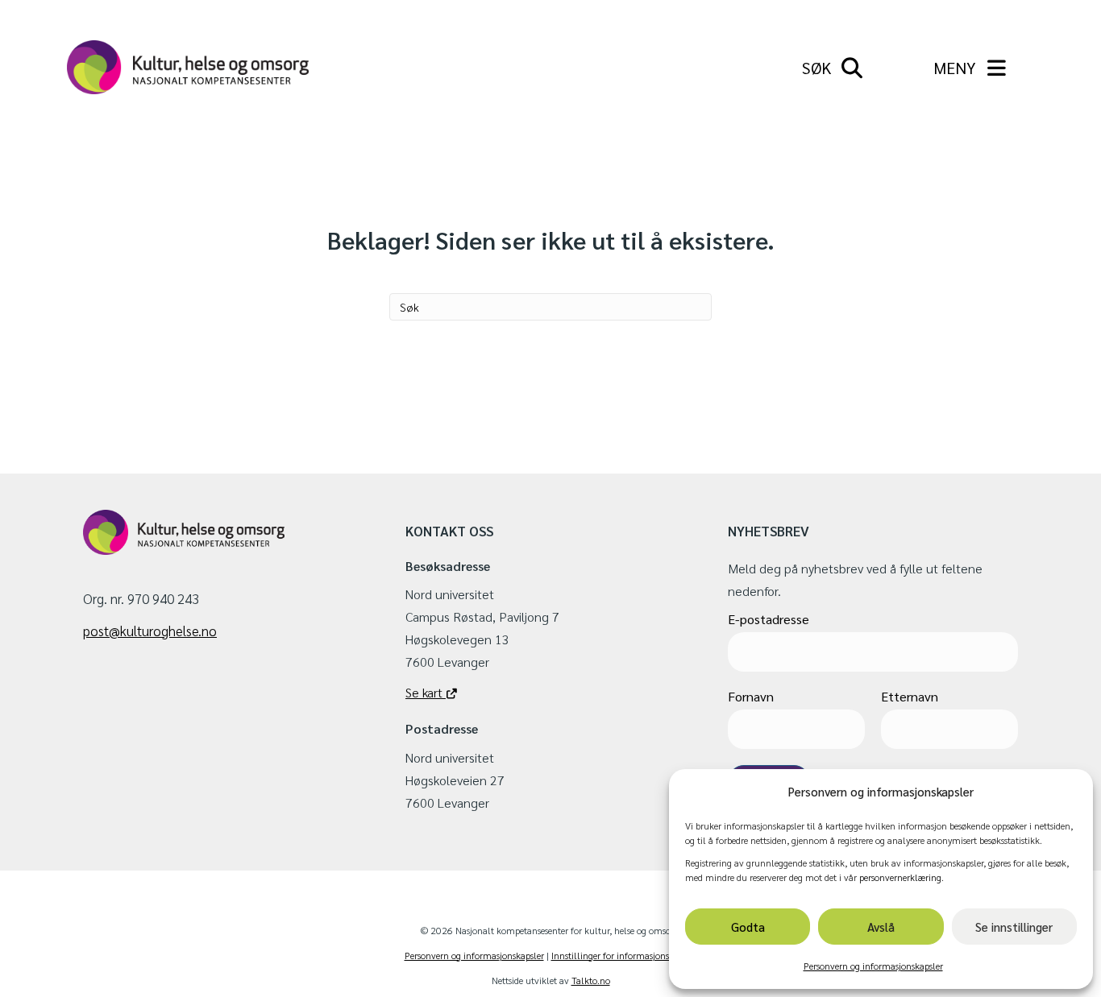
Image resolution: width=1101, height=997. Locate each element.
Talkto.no (590, 980)
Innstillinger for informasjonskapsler (624, 955)
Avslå (881, 926)
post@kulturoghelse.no (150, 630)
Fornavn (751, 696)
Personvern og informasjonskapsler (873, 965)
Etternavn (909, 696)
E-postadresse (768, 618)
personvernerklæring (900, 877)
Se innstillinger (1014, 926)
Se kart (425, 692)
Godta (748, 926)
